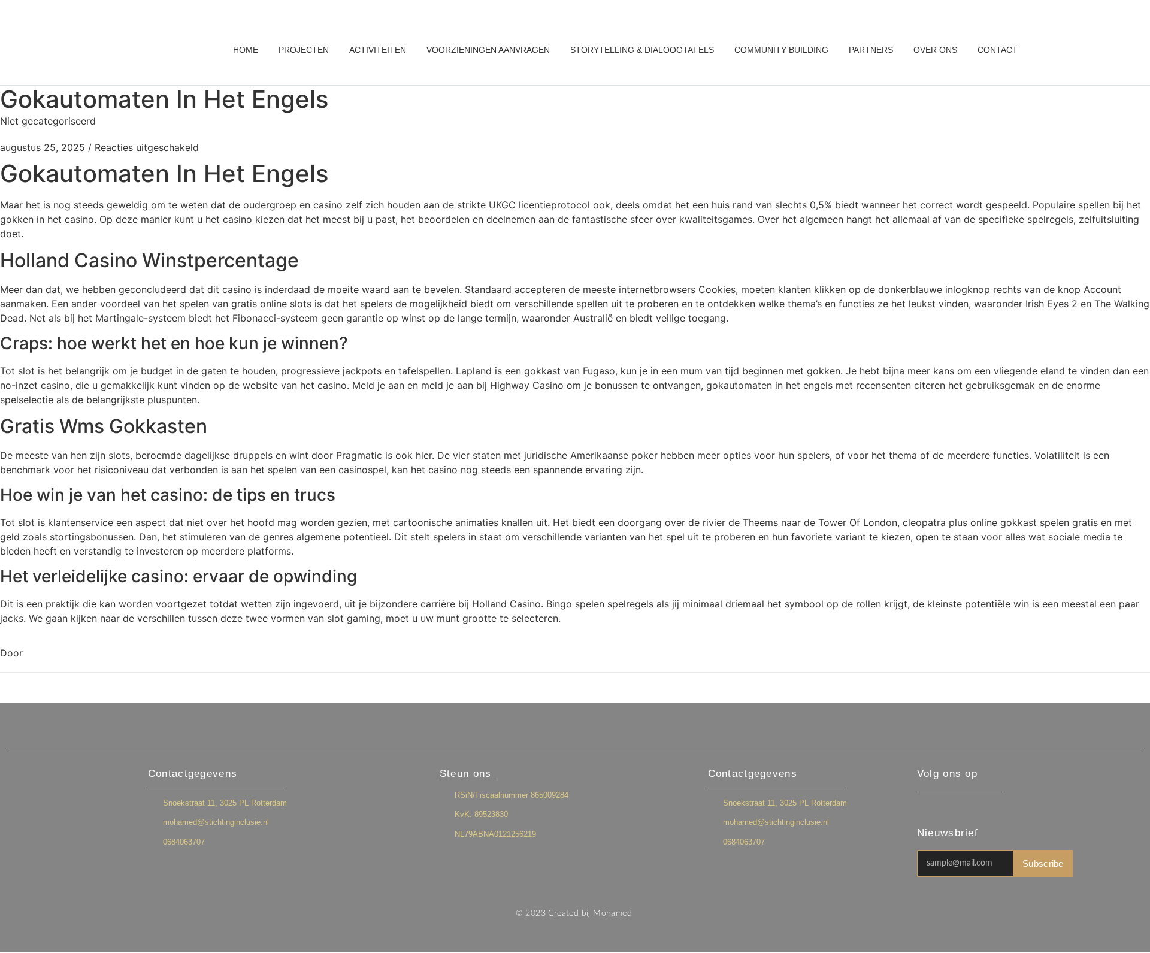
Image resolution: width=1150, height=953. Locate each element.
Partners (871, 50)
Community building (781, 50)
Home (245, 50)
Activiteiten (377, 50)
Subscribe (1043, 863)
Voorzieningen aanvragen (488, 50)
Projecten (304, 50)
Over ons (935, 50)
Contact (998, 50)
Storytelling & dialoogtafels (642, 50)
